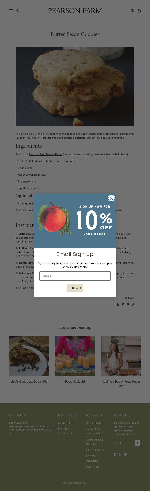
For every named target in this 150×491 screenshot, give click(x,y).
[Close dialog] (111, 198)
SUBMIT (75, 288)
